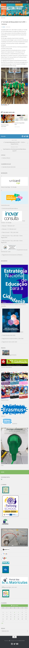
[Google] (4, 554)
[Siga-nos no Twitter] (4, 105)
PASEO (21, 332)
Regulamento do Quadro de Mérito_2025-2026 (12, 338)
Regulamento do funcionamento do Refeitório (12, 254)
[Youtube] (27, 136)
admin (3, 27)
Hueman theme (21, 640)
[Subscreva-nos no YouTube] (6, 105)
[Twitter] (25, 136)
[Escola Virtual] (5, 550)
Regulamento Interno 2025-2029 (9, 342)
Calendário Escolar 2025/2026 (8, 167)
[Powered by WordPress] (9, 640)
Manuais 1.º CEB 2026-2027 (8, 225)
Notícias (3, 17)
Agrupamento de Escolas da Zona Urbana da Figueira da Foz (11, 2)
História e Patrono (6, 158)
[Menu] (27, 2)
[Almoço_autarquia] (5, 563)
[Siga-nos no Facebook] (2, 105)
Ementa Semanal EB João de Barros (10, 208)
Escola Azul (14, 423)
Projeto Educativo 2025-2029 (8, 335)
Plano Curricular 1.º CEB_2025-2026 (10, 232)
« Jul (2, 623)
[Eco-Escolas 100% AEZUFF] (5, 524)
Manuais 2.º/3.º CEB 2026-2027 (9, 229)
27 (14, 619)
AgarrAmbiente (12, 355)
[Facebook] (22, 136)
